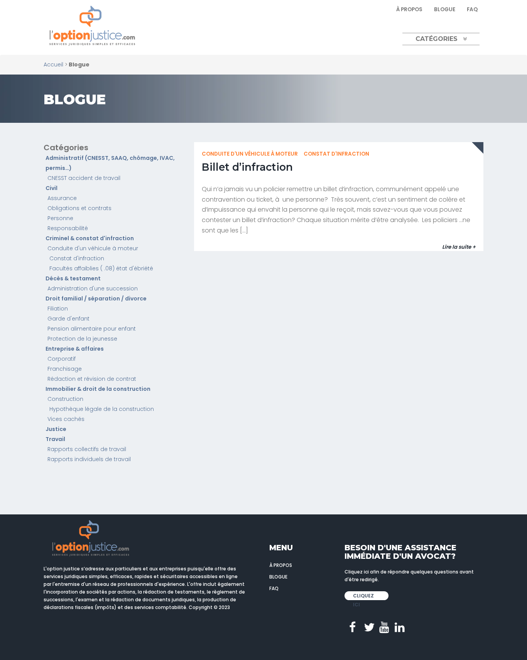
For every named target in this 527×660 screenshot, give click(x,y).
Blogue (444, 9)
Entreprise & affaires (75, 349)
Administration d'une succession (92, 288)
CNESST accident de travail (83, 178)
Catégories (437, 38)
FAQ (472, 9)
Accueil (53, 64)
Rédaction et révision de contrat (91, 379)
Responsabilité (67, 228)
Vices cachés (65, 419)
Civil (51, 188)
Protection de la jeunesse (82, 339)
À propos (409, 9)
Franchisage (64, 369)
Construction (65, 399)
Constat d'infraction (76, 258)
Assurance (62, 198)
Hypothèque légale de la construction (101, 409)
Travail (55, 439)
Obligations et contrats (79, 208)
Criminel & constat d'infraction (90, 238)
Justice (56, 429)
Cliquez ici (363, 596)
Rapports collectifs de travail (86, 449)
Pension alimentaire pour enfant (91, 329)
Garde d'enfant (68, 318)
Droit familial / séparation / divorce (96, 298)
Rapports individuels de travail (89, 459)
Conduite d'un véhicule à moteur (92, 248)
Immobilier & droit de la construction (98, 389)
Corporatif (61, 359)
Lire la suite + (459, 247)
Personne (60, 218)
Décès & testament (73, 278)
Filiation (57, 308)
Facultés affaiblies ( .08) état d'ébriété (101, 268)
